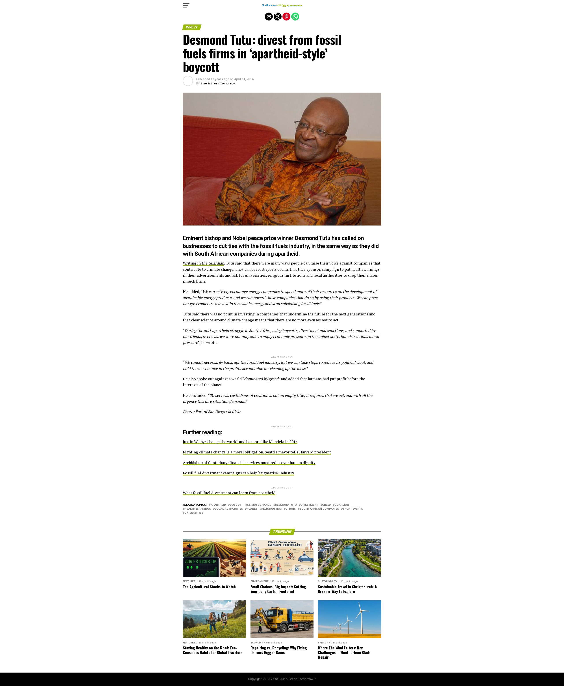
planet (252, 508)
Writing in (203, 263)
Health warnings (198, 508)
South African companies (319, 508)
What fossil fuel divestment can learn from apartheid (229, 492)
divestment (309, 504)
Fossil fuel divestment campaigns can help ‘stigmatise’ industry (238, 472)
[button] (186, 5)
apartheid (218, 504)
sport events (353, 508)
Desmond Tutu (286, 504)
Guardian (342, 504)
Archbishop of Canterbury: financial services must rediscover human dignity (249, 462)
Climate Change (259, 504)
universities (194, 512)
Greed (326, 504)
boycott (236, 504)
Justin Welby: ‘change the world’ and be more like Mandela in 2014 (240, 441)
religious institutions (278, 508)
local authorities (229, 508)
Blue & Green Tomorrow (218, 83)
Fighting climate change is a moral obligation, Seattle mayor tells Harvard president (257, 452)
